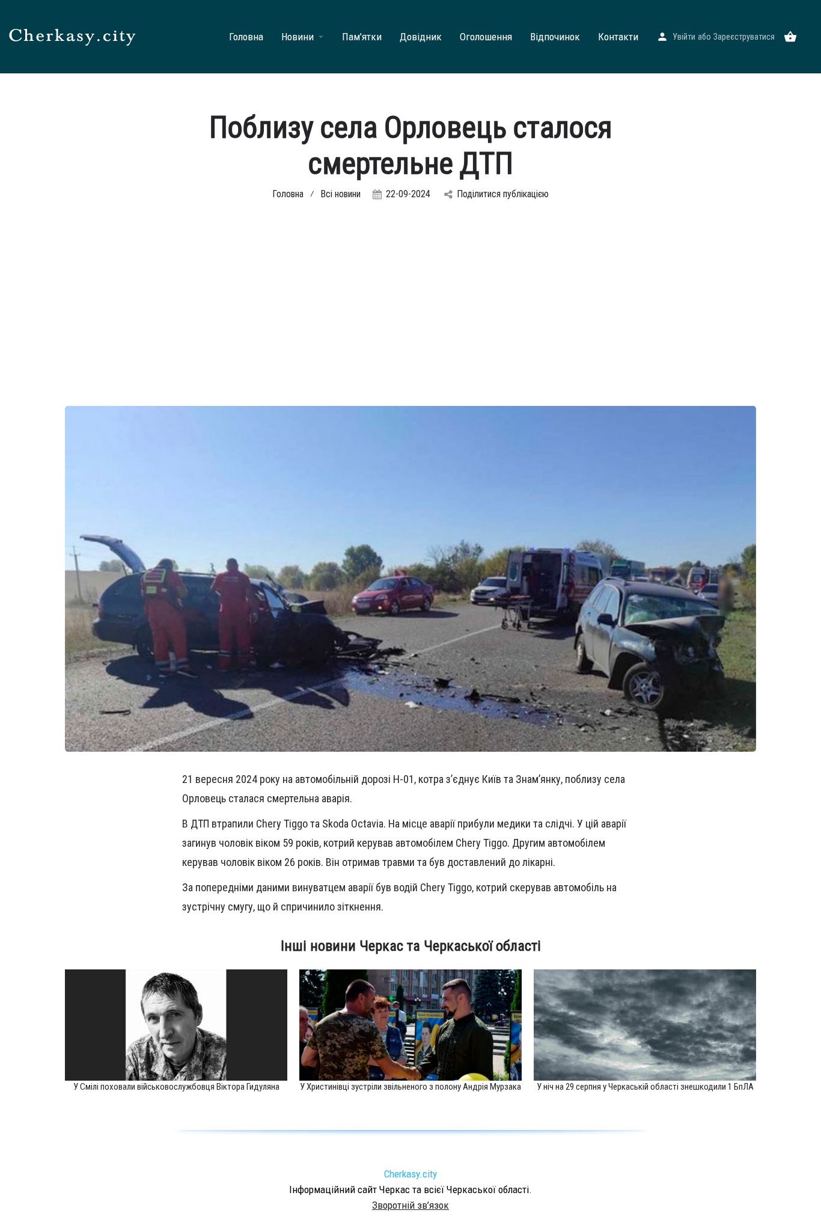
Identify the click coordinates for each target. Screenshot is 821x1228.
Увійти (684, 36)
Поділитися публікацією (503, 194)
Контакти (618, 37)
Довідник (421, 37)
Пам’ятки (362, 37)
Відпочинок (555, 37)
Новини (297, 37)
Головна (246, 37)
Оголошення (486, 37)
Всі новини (340, 194)
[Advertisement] (410, 316)
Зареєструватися (744, 36)
